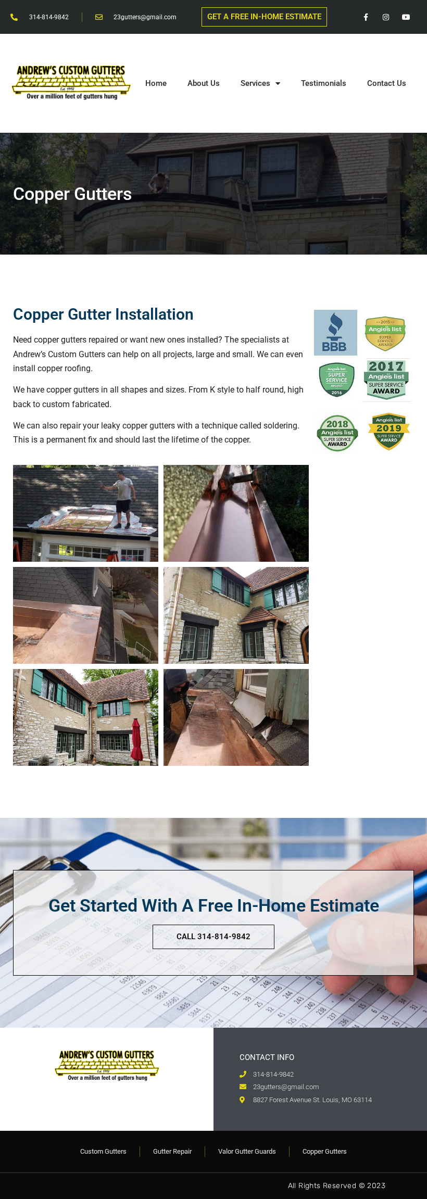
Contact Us (386, 83)
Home (156, 83)
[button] (264, 17)
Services (255, 83)
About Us (203, 83)
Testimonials (323, 83)
